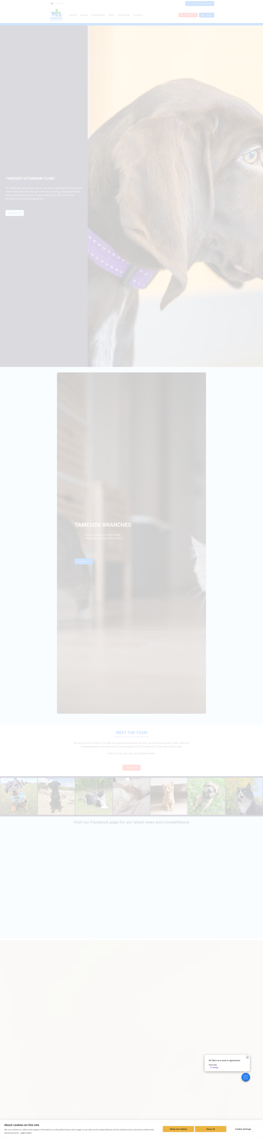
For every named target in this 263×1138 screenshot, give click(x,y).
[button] (246, 1077)
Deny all (210, 1129)
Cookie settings (243, 1129)
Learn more (25, 1132)
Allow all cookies (178, 1129)
